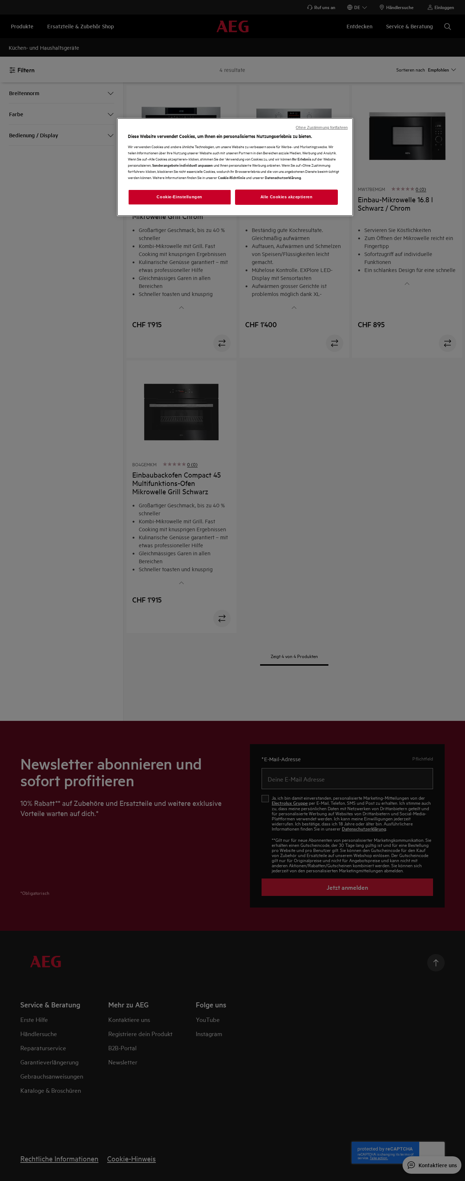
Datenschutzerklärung (283, 177)
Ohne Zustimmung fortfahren (322, 127)
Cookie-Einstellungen (179, 197)
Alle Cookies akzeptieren (286, 197)
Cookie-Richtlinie (231, 177)
